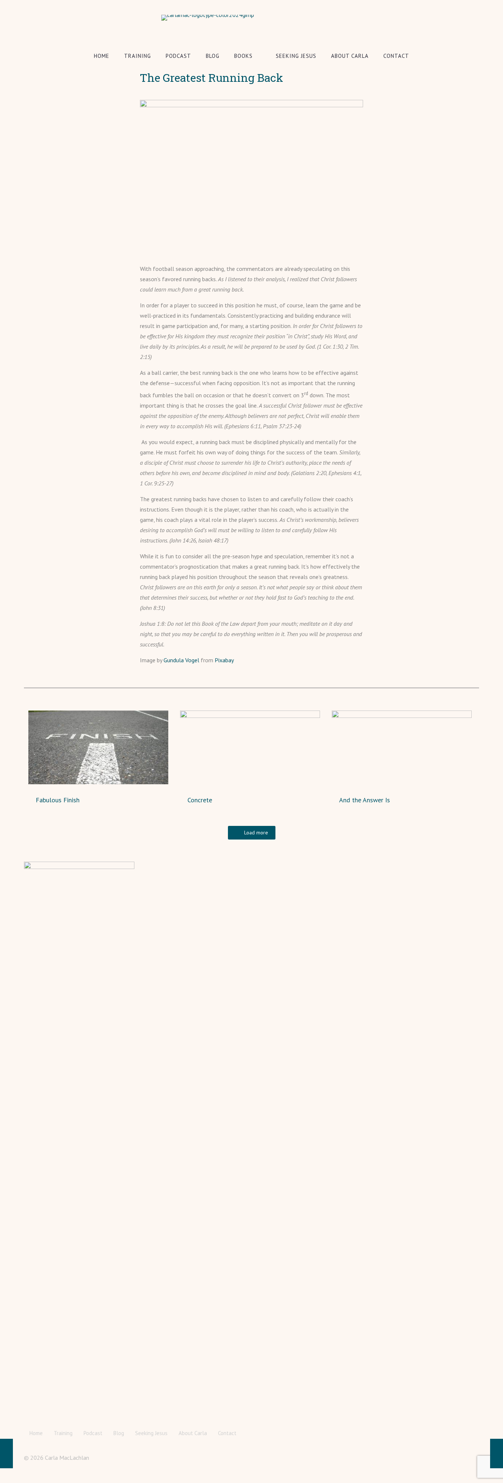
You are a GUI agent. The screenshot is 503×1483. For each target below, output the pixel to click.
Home (36, 1433)
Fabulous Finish (58, 800)
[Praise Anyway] (496, 1453)
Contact (227, 1433)
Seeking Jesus (151, 1433)
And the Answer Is (364, 800)
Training (63, 1433)
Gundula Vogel (181, 660)
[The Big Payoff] (6, 1453)
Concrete (199, 800)
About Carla (193, 1433)
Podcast (93, 1433)
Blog (118, 1433)
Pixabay (224, 660)
